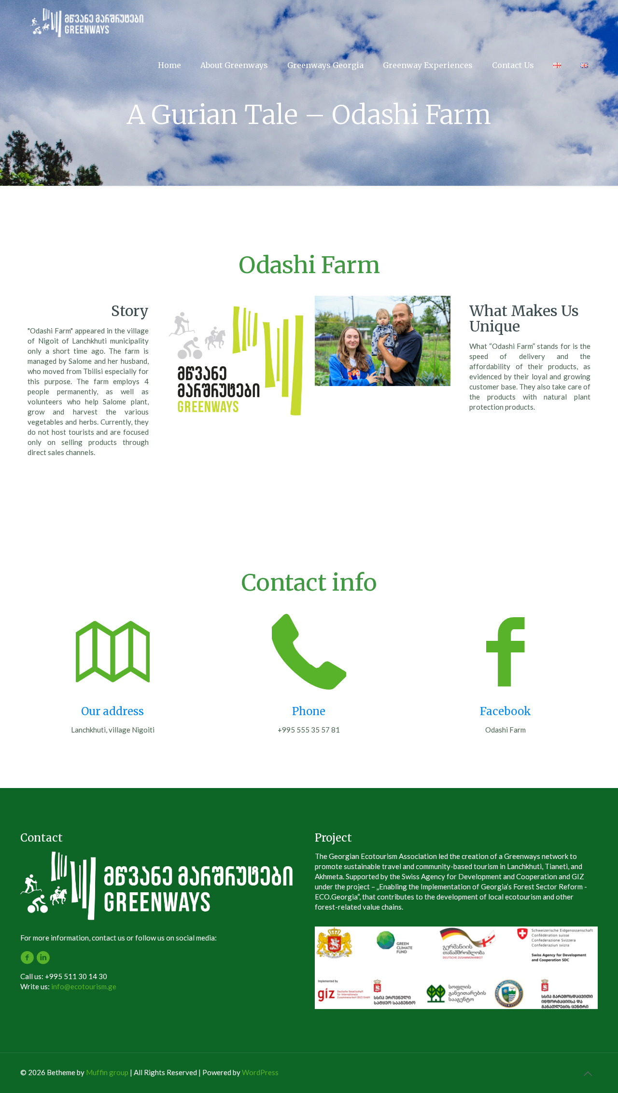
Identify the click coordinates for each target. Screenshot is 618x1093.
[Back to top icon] (587, 1073)
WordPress (260, 1072)
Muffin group (107, 1072)
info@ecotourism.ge (83, 986)
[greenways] (89, 21)
